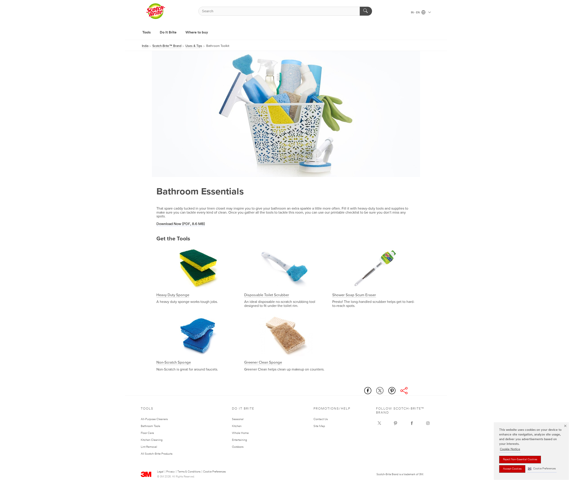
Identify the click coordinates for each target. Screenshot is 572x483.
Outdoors (238, 447)
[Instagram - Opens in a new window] (428, 423)
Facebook (367, 390)
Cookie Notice (510, 449)
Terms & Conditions (188, 472)
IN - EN (415, 12)
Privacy (170, 472)
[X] (379, 423)
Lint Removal (149, 447)
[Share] (404, 390)
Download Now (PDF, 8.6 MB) (180, 224)
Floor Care (147, 433)
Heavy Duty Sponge (172, 295)
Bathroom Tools (150, 426)
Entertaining (239, 440)
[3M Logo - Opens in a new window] (155, 11)
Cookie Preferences (214, 472)
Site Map (319, 426)
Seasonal (238, 419)
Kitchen (237, 426)
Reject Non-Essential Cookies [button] (520, 459)
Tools (146, 32)
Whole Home (240, 433)
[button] (542, 469)
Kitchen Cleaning (151, 440)
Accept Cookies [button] (512, 469)
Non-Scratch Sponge (173, 362)
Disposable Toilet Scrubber (266, 295)
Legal (160, 472)
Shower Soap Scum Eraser (354, 295)
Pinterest (391, 390)
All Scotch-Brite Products (156, 453)
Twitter (379, 390)
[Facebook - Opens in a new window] (411, 423)
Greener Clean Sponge (263, 362)
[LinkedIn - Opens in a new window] (395, 423)
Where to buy (196, 32)
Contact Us (320, 419)
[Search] (366, 11)
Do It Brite (168, 32)
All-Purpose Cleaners (154, 419)
